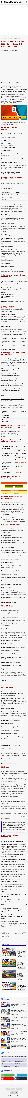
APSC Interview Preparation (21, 1059)
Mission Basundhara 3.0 (7, 1063)
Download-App (22, 1079)
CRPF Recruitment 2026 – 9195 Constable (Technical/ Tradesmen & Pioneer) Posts (21, 973)
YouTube (8, 1079)
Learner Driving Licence (7, 1061)
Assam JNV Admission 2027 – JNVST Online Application (19, 1018)
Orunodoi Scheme (6, 1066)
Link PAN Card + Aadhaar (7, 1059)
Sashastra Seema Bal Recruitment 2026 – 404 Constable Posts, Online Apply (21, 962)
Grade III (17, 462)
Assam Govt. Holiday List (7, 1056)
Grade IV (23, 462)
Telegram (21, 1075)
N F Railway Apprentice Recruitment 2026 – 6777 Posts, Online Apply (21, 951)
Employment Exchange (20, 1056)
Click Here (18, 472)
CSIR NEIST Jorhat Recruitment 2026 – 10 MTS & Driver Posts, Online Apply (21, 984)
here (23, 829)
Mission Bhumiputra (19, 1063)
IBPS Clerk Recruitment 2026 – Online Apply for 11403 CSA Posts (18, 1039)
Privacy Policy (14, 1092)
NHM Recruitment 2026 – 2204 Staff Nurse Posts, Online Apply (19, 1032)
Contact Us (19, 1089)
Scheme (17, 1066)
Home (2, 37)
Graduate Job (8, 37)
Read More (21, 956)
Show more (23, 944)
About (12, 1089)
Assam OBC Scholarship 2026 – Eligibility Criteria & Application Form (18, 1012)
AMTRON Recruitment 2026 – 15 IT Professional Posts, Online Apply (18, 1045)
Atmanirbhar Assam (19, 1061)
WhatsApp (8, 1075)
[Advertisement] (14, 20)
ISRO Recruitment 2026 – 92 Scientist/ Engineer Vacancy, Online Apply (19, 1026)
